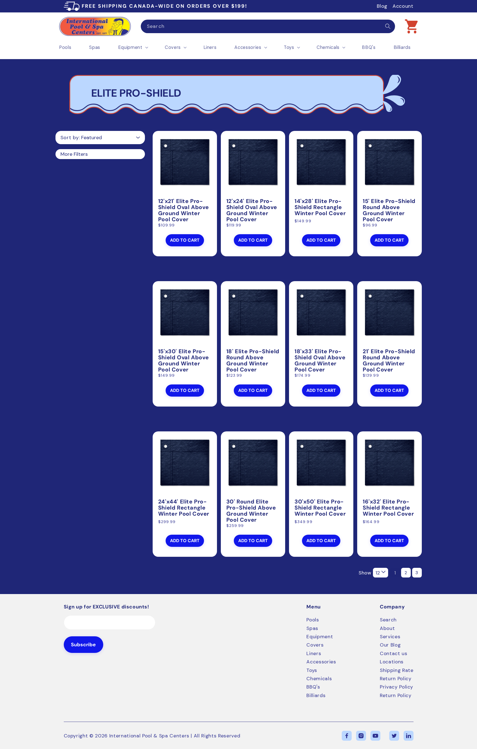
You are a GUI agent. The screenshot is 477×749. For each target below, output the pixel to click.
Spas (312, 628)
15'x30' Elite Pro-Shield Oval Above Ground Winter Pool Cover (183, 360)
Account (403, 6)
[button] (411, 26)
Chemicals (319, 679)
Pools (312, 620)
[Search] (387, 26)
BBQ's (313, 687)
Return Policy (396, 679)
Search (388, 620)
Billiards (315, 695)
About (387, 628)
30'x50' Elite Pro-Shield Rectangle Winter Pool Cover (320, 508)
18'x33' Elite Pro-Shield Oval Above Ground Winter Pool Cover (320, 360)
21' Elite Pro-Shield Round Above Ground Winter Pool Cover (389, 360)
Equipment (319, 637)
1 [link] (395, 573)
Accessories (321, 662)
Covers (315, 645)
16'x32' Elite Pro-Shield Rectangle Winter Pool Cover (388, 508)
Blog (382, 6)
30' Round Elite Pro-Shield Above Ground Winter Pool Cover (251, 511)
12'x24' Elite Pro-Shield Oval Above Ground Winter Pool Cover (251, 210)
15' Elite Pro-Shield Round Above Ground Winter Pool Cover (389, 210)
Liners (313, 653)
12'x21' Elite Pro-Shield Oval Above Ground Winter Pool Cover (183, 210)
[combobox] (268, 26)
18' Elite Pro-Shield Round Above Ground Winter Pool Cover (252, 360)
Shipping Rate (397, 670)
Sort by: (70, 137)
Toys (311, 670)
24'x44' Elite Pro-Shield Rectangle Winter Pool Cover (183, 508)
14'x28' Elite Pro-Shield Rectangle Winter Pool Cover (320, 207)
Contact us (393, 653)
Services (390, 637)
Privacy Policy (396, 687)
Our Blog (390, 645)
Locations (392, 662)
